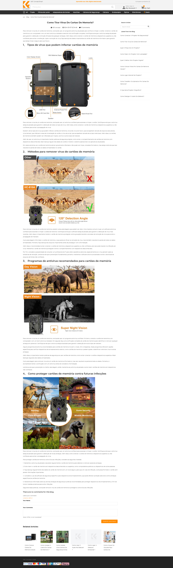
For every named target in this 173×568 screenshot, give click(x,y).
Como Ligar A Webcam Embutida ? (92, 547)
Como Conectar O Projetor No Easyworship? (134, 35)
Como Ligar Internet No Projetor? (131, 75)
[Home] (26, 5)
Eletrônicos (136, 12)
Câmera (106, 12)
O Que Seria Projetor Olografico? (130, 90)
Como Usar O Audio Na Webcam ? (78, 547)
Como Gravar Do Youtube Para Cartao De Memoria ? (109, 548)
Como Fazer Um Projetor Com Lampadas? (133, 54)
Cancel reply (28, 498)
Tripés (32, 12)
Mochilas (76, 12)
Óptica (126, 12)
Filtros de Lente (44, 12)
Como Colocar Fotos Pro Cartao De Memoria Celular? (134, 68)
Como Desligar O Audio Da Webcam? (132, 96)
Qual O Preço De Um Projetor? (130, 48)
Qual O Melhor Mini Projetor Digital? (132, 60)
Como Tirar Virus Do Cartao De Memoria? (133, 41)
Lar (24, 17)
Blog (27, 17)
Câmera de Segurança (91, 12)
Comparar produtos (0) (142, 1)
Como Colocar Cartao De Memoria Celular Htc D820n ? (30, 548)
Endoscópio (116, 12)
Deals (147, 12)
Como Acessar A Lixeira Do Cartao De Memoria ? (46, 547)
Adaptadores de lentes (61, 12)
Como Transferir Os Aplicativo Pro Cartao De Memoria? (134, 83)
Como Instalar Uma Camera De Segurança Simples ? (62, 548)
